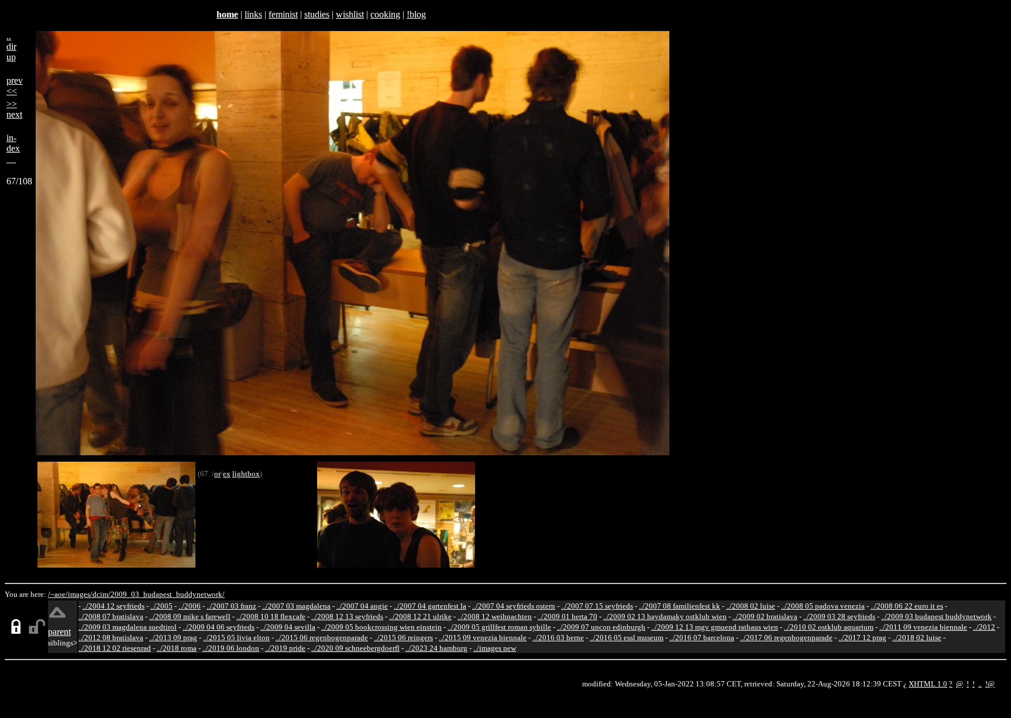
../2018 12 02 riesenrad (114, 648)
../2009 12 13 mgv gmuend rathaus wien (714, 627)
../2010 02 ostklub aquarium (829, 627)
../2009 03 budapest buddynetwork (936, 616)
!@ (990, 683)
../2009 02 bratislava (765, 616)
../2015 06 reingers (403, 637)
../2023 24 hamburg (436, 648)
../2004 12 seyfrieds (113, 606)
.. (980, 683)
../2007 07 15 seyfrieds (597, 606)
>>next (14, 109)
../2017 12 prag (862, 637)
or (217, 473)
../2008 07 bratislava (110, 616)
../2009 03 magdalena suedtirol (127, 627)
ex (227, 473)
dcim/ (101, 594)
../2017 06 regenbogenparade (786, 637)
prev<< (14, 85)
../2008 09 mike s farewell (190, 616)
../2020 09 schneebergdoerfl (355, 648)
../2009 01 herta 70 (567, 616)
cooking (385, 14)
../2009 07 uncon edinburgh (601, 627)
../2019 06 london (230, 648)
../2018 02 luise (916, 637)
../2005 (161, 606)
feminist (283, 14)
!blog (416, 14)
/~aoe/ (58, 594)
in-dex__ (13, 148)
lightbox (246, 473)
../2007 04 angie (362, 606)
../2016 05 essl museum (626, 637)
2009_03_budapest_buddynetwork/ (168, 594)
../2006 (189, 606)
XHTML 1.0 (928, 683)
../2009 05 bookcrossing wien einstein (381, 627)
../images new (494, 648)
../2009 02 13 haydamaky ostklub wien (665, 616)
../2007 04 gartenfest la (430, 606)
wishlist (350, 14)
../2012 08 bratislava (110, 637)
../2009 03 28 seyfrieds (839, 616)
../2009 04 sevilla (287, 627)
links (253, 14)
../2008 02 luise (750, 606)
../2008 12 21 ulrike (420, 616)
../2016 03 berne (558, 637)
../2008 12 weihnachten (495, 616)
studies (316, 14)
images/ (80, 594)
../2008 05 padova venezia (823, 606)
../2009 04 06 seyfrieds (219, 627)
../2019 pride (285, 648)
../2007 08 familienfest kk (679, 606)
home (227, 14)
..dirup (11, 46)
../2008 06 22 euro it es (907, 606)
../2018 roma (177, 648)
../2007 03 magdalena (296, 606)
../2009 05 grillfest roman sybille (499, 627)
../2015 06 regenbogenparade (322, 637)
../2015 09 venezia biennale (483, 637)
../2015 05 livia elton (236, 637)
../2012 (984, 627)
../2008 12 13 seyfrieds (347, 616)
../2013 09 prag (173, 637)
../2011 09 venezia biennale (923, 627)
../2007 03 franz (231, 606)
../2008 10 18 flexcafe (270, 616)
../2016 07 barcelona (701, 637)
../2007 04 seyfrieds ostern (513, 606)
